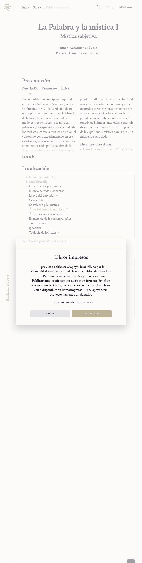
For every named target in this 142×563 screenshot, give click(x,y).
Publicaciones (41, 281)
